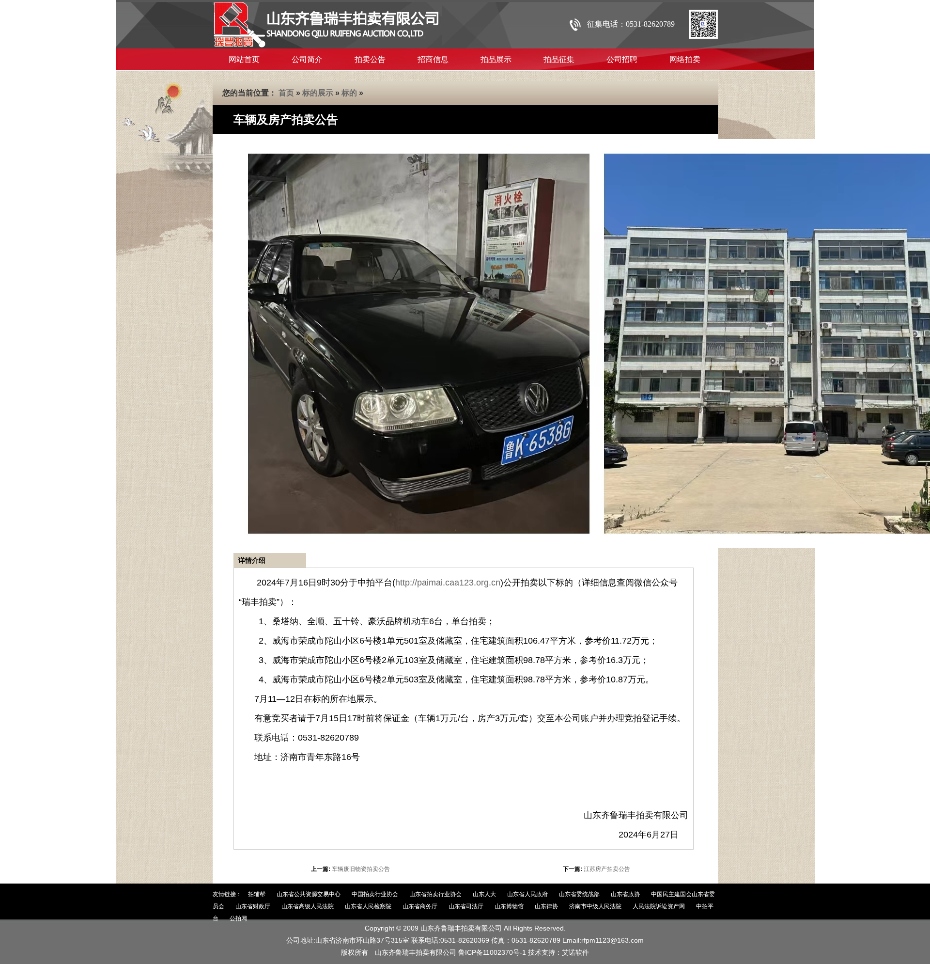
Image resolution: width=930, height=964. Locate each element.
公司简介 (307, 59)
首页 (286, 93)
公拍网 (238, 918)
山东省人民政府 (527, 894)
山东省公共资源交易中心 (309, 894)
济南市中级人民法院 (595, 906)
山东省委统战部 (579, 894)
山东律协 (546, 906)
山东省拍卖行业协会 (435, 894)
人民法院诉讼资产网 (659, 906)
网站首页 (244, 59)
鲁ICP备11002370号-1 (492, 952)
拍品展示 (496, 59)
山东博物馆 (509, 906)
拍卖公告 (370, 59)
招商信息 (433, 59)
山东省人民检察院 (368, 906)
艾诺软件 (575, 952)
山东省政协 (625, 894)
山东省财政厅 (252, 906)
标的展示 (317, 93)
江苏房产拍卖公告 (607, 869)
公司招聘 (621, 59)
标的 (349, 93)
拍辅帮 (256, 894)
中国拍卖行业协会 (375, 894)
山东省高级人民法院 (307, 906)
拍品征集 (558, 59)
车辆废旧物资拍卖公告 (361, 869)
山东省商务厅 (420, 906)
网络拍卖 (684, 59)
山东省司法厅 (466, 906)
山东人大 (484, 894)
